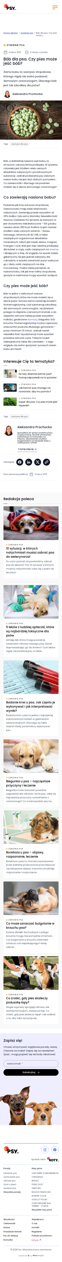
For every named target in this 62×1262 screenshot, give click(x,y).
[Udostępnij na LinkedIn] (28, 462)
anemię (53, 249)
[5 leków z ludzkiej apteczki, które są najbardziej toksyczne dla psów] (31, 621)
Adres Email (14, 1063)
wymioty (32, 319)
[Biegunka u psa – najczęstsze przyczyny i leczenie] (31, 773)
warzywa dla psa (19, 144)
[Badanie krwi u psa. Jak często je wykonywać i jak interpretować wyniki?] (31, 698)
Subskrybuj (28, 1072)
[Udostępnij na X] (37, 462)
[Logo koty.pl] (53, 1159)
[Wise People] (31, 1256)
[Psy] (9, 7)
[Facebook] (55, 1149)
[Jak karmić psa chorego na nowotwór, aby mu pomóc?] (31, 389)
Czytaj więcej (25, 449)
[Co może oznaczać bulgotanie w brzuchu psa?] (31, 917)
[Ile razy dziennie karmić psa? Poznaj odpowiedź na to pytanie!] (31, 375)
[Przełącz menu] (55, 7)
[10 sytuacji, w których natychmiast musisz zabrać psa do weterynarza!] (31, 542)
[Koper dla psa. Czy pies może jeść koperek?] (31, 403)
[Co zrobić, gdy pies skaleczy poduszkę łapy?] (31, 990)
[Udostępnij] (46, 462)
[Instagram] (45, 1149)
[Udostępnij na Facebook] (19, 462)
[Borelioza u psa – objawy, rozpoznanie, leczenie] (31, 844)
